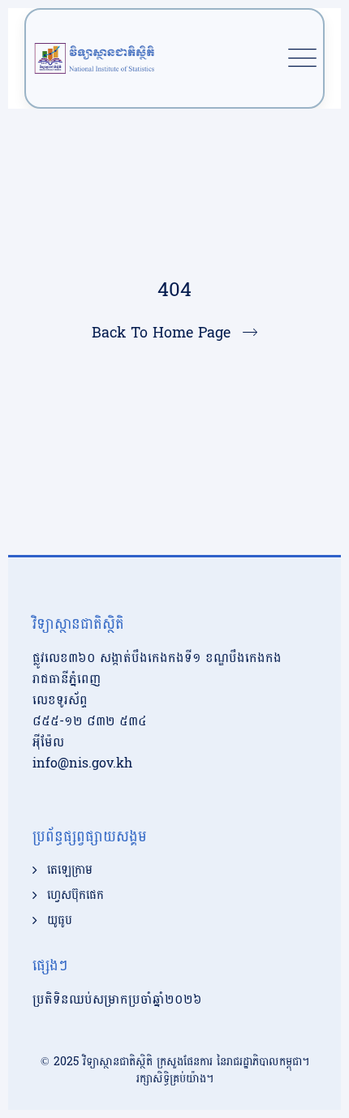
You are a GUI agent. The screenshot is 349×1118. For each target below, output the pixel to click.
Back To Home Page (161, 333)
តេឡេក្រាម (70, 870)
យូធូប (59, 920)
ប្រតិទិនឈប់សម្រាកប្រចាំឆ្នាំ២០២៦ (117, 999)
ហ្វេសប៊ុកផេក (75, 895)
